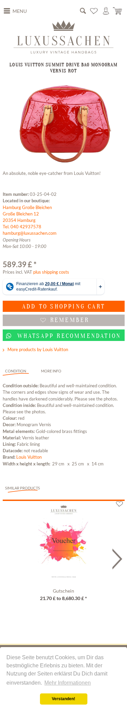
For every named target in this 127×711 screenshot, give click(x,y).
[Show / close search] (83, 10)
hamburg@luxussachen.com (30, 233)
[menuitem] (15, 11)
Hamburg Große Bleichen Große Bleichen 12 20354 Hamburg (27, 214)
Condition (15, 371)
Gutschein (63, 591)
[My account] (106, 10)
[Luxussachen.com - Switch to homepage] (63, 36)
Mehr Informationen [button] (67, 683)
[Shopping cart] (117, 10)
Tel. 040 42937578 (22, 226)
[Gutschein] (64, 543)
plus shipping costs (51, 272)
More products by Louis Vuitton (37, 349)
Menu (20, 11)
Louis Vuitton (29, 457)
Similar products (22, 488)
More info (51, 371)
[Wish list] (94, 10)
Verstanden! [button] (63, 699)
